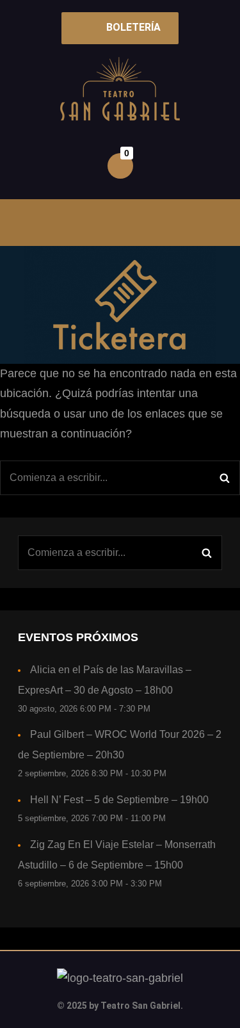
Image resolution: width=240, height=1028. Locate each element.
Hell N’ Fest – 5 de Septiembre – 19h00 (119, 799)
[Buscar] (224, 478)
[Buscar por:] (120, 477)
